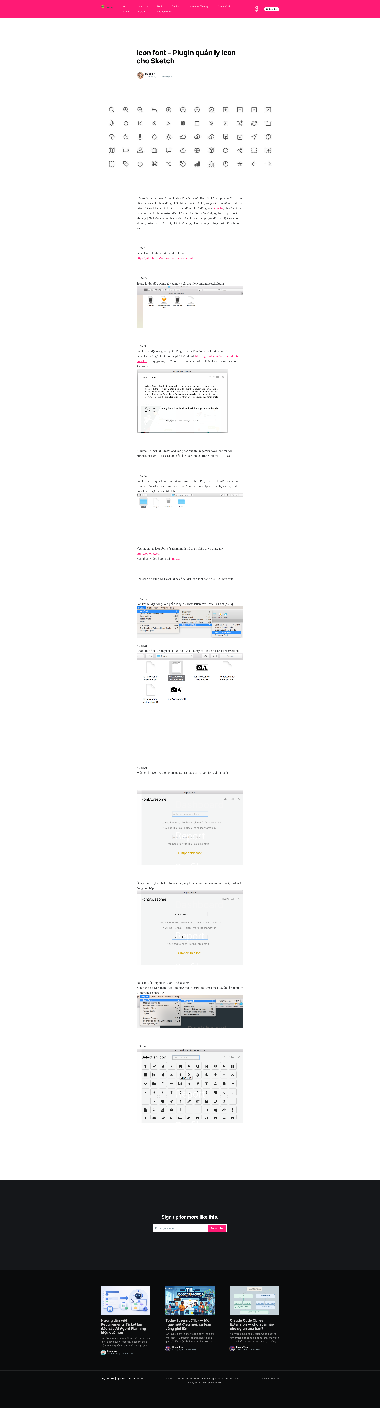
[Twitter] (256, 10)
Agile (126, 11)
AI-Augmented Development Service (204, 1382)
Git (124, 6)
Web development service (189, 1378)
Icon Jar (218, 208)
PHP (159, 6)
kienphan (112, 1351)
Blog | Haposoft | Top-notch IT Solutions (118, 1378)
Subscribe (271, 9)
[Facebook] (256, 7)
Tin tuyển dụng (163, 11)
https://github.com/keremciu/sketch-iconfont (165, 258)
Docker (176, 6)
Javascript (142, 6)
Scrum (141, 11)
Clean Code (224, 6)
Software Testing (199, 6)
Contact (170, 1378)
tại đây (176, 558)
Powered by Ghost (270, 1378)
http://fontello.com (148, 553)
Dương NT (151, 73)
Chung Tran (177, 1347)
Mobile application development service (222, 1378)
